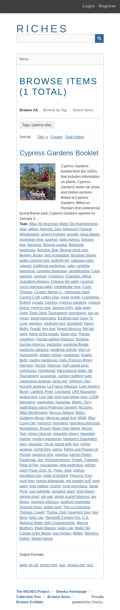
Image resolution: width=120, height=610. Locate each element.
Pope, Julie (63, 470)
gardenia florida (75, 344)
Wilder (78, 533)
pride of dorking (55, 476)
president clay (31, 476)
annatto (73, 234)
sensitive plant (63, 491)
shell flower (85, 491)
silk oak (47, 497)
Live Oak (46, 397)
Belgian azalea (55, 245)
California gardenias (49, 266)
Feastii (35, 329)
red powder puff (78, 481)
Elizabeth (74, 323)
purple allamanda (50, 481)
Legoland (62, 392)
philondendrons (57, 460)
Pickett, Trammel (85, 460)
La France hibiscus (62, 386)
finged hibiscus (69, 329)
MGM (82, 418)
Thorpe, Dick (56, 512)
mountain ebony (66, 434)
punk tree (27, 481)
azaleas (51, 240)
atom (23, 565)
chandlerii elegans (34, 281)
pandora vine (42, 455)
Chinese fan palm (65, 281)
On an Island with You (61, 444)
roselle (55, 486)
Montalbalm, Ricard (35, 428)
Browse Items (58, 597)
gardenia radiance (34, 350)
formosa (82, 339)
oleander (35, 444)
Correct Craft (30, 297)
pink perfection (71, 465)
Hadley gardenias (43, 360)
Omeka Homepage (71, 592)
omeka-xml (76, 565)
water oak (65, 528)
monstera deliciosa (85, 423)
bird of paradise (57, 255)
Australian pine (31, 240)
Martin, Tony (81, 402)
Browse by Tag (55, 110)
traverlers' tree (79, 512)
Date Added (75, 137)
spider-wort (52, 507)
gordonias (71, 355)
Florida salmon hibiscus (55, 339)
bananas (34, 245)
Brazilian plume (83, 255)
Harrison (26, 365)
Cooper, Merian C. (48, 292)
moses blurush (39, 434)
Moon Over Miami (66, 428)
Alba (32, 224)
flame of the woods (44, 334)
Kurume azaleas (32, 386)
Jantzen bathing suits (74, 376)
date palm (83, 308)
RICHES (42, 29)
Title (41, 137)
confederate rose (67, 287)
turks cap (36, 518)
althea (33, 229)
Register (107, 5)
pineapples (49, 465)
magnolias (45, 402)
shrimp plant (29, 497)
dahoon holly (62, 308)
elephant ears (55, 323)
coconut (86, 281)
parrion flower (80, 455)
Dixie (24, 313)
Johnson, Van (79, 381)
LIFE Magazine (84, 392)
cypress (51, 302)
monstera (60, 423)
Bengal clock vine (74, 250)
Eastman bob (68, 318)
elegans (35, 323)
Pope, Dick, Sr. (40, 470)
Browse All (29, 110)
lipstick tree (28, 397)
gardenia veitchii (63, 350)
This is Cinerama (76, 507)
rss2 (90, 565)
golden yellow (50, 355)
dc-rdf (33, 565)
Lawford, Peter (41, 392)
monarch (44, 423)
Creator (57, 137)
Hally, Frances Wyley (75, 360)
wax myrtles (61, 533)
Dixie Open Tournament (48, 313)
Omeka (97, 602)
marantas (62, 402)
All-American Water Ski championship (68, 224)
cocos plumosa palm (36, 287)
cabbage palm (82, 261)
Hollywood (46, 371)
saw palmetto (39, 491)
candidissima (78, 271)
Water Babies (45, 528)
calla (71, 266)
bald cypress (69, 240)
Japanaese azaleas (35, 381)
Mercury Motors (61, 413)
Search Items (83, 110)
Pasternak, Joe (31, 460)
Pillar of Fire (29, 465)
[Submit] (99, 38)
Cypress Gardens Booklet (59, 153)
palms (57, 449)
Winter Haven (42, 539)
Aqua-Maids (89, 234)
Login (88, 5)
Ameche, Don (50, 229)
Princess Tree (81, 476)
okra (23, 444)
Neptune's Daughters (80, 439)
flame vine (69, 334)
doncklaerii (77, 313)
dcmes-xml (48, 565)
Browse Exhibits (29, 602)
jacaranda (48, 376)
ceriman (40, 276)
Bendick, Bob (47, 250)
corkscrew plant (77, 292)
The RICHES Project (33, 592)
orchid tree (42, 449)
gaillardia (54, 344)
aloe (23, 229)
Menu (24, 59)
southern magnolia (75, 502)
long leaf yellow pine (71, 397)
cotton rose (50, 297)
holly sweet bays (75, 365)
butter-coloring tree (35, 261)
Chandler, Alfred (78, 276)
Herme (40, 365)
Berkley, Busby (31, 255)
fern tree (48, 329)
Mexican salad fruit (61, 418)
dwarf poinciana (43, 318)
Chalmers (56, 276)
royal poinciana (75, 486)
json (62, 565)
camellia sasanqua (52, 271)
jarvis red (59, 381)
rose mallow (38, 486)
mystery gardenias (46, 439)
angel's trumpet (53, 234)
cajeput (25, 266)
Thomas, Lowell (32, 512)
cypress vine (41, 308)
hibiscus (54, 365)
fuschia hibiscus (32, 344)
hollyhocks (28, 371)
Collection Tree (28, 597)
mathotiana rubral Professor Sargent (48, 407)
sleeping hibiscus (45, 502)
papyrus (61, 455)
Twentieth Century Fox (62, 518)
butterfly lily (60, 261)
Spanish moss (31, 507)
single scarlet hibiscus (71, 497)
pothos (78, 470)
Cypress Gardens (73, 302)
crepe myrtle (70, 297)
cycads (37, 302)
